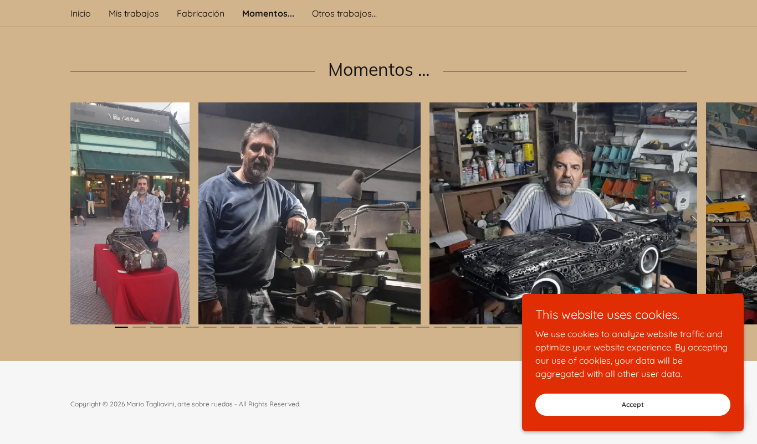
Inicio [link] (80, 13)
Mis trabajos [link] (134, 13)
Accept (633, 404)
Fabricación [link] (200, 13)
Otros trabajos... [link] (344, 13)
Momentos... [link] (268, 13)
